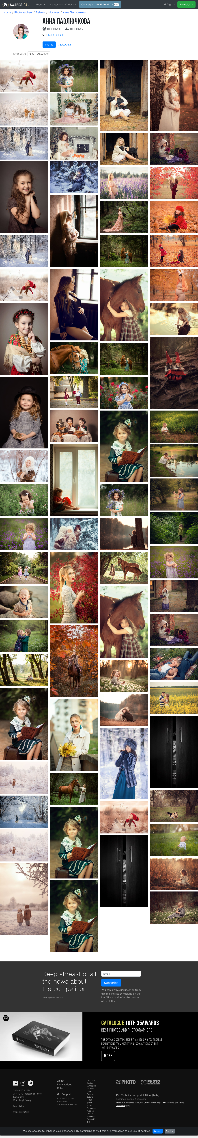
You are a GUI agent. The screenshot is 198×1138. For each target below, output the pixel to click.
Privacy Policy (18, 1106)
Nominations (64, 1084)
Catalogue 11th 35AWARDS (99, 4)
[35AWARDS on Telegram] (30, 1084)
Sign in (170, 4)
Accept (157, 1131)
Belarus (40, 12)
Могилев (54, 12)
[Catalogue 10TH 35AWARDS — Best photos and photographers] (41, 1036)
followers (55, 29)
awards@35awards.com (53, 997)
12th (26, 4)
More (108, 1056)
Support (66, 1094)
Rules (60, 1088)
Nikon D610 (39, 53)
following (77, 29)
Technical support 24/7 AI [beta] (140, 1095)
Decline (169, 1131)
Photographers (23, 12)
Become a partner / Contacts (131, 1099)
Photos (49, 44)
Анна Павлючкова (74, 12)
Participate (186, 4)
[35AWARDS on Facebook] (15, 1084)
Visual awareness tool (67, 1104)
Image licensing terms (21, 1112)
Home (7, 12)
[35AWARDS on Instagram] (23, 1084)
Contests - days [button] (62, 4)
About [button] (39, 4)
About (60, 1080)
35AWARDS (65, 44)
